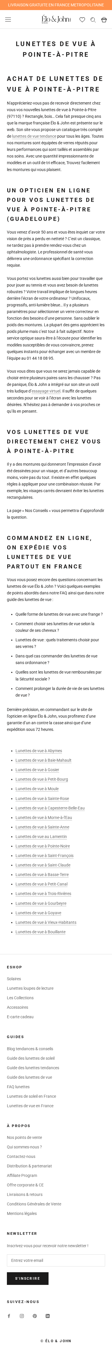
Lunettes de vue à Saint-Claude (43, 865)
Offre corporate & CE (25, 1185)
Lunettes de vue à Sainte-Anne (42, 827)
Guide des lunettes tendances (33, 1067)
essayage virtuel (46, 391)
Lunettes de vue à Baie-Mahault (44, 760)
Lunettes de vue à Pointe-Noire (43, 846)
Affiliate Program (22, 1175)
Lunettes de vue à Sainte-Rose (42, 798)
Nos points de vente (24, 1137)
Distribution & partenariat (29, 1166)
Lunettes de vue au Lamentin (41, 836)
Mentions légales (22, 1213)
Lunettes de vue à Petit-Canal (41, 884)
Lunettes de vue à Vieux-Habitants (46, 922)
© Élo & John (56, 1341)
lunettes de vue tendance (34, 136)
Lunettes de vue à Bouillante (40, 932)
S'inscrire (27, 1279)
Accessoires (17, 1007)
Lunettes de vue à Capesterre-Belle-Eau (50, 808)
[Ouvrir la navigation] (8, 19)
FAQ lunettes (18, 1086)
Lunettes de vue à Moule (37, 788)
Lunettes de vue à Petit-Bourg (42, 779)
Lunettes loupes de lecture (30, 988)
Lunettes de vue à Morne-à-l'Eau (44, 817)
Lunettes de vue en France (30, 1105)
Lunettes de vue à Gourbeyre (41, 903)
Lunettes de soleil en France (31, 1096)
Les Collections (20, 997)
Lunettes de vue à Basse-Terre (42, 874)
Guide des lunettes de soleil (31, 1058)
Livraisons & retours (25, 1194)
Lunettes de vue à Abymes (39, 750)
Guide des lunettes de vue (29, 1077)
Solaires (14, 978)
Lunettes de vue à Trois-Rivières (43, 893)
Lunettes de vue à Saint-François (45, 855)
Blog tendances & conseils (30, 1048)
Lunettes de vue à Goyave (38, 913)
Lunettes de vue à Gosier (37, 769)
